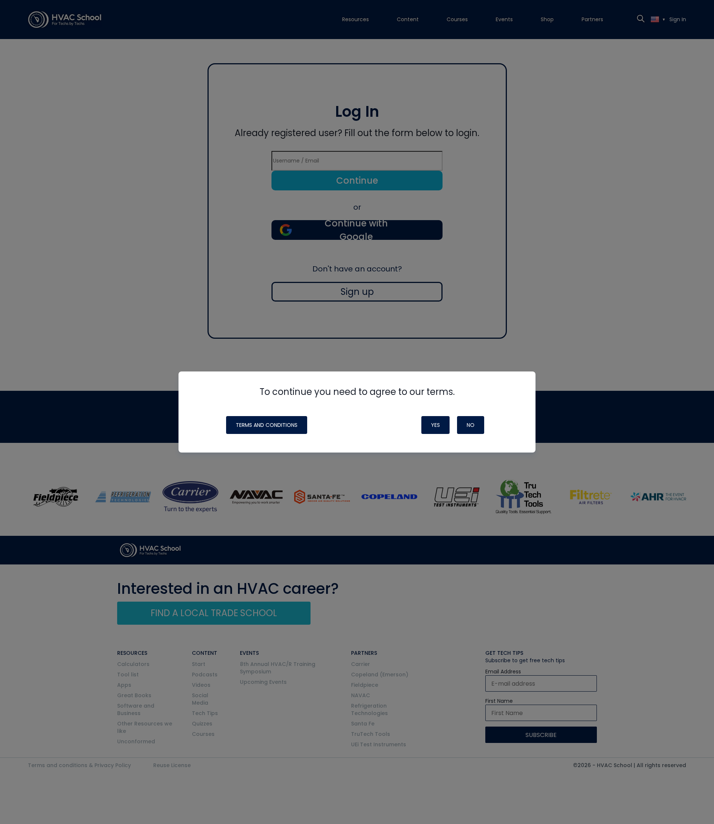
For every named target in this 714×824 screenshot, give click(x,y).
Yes (435, 425)
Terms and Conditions (267, 425)
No (471, 425)
